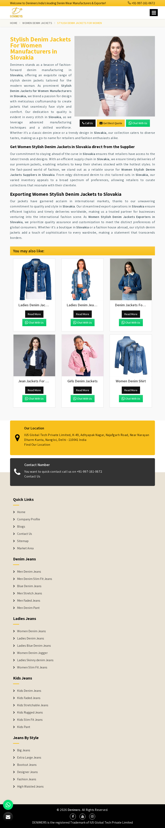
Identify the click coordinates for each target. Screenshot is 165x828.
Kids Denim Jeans (29, 690)
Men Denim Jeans (29, 571)
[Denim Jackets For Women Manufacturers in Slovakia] (131, 279)
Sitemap (23, 541)
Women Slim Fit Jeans (32, 667)
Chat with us (139, 123)
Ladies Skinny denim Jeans (35, 660)
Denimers (74, 810)
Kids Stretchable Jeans (32, 705)
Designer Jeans (27, 772)
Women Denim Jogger (32, 653)
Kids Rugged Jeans (30, 712)
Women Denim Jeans (31, 631)
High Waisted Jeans (30, 786)
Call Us (89, 123)
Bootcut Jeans (27, 764)
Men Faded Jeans (28, 600)
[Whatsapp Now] (8, 805)
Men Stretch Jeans (29, 593)
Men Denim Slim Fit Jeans (34, 579)
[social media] (73, 817)
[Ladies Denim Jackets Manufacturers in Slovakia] (34, 279)
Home (13, 23)
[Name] (154, 12)
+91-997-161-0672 (143, 3)
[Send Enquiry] (114, 76)
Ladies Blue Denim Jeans (34, 645)
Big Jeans (23, 750)
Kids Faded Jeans (28, 698)
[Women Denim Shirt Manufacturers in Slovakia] (131, 355)
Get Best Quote (112, 123)
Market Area (25, 548)
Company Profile (28, 519)
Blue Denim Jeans (29, 586)
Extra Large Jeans (29, 757)
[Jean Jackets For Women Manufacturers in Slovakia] (34, 355)
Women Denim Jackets (37, 23)
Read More (34, 314)
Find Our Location (37, 444)
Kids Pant (23, 727)
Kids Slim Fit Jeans (30, 719)
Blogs (21, 526)
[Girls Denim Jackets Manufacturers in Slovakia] (82, 355)
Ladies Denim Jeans (30, 638)
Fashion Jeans (26, 779)
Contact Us (32, 476)
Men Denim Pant (28, 607)
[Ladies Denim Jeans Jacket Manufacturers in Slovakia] (82, 279)
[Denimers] (18, 11)
